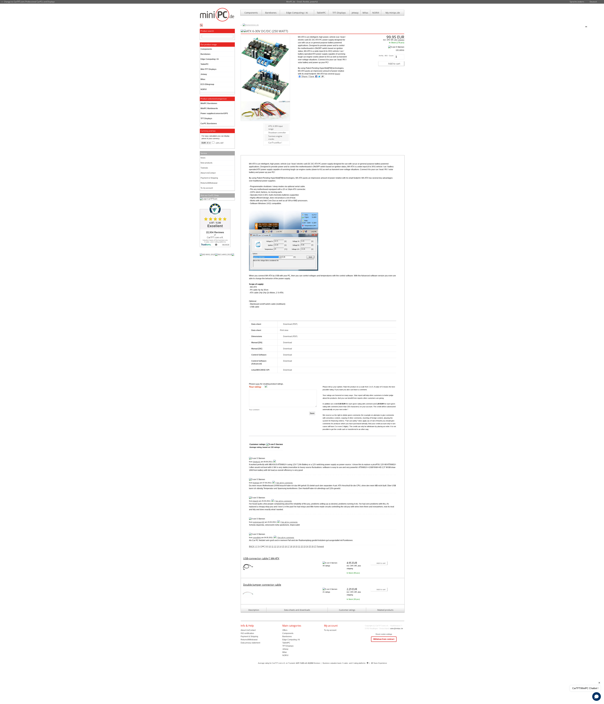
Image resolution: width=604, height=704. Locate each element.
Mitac (365, 12)
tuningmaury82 (258, 522)
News (203, 158)
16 (286, 546)
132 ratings (400, 50)
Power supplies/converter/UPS (214, 113)
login (257, 384)
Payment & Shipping (209, 178)
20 (296, 546)
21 (299, 546)
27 (315, 546)
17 (288, 546)
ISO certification (247, 633)
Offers (284, 630)
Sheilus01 (256, 462)
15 (283, 546)
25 (310, 546)
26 (312, 546)
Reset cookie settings (384, 634)
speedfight (257, 537)
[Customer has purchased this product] (274, 462)
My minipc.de (393, 12)
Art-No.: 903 (383, 55)
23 (304, 546)
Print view (284, 330)
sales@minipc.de (396, 628)
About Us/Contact (208, 173)
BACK (251, 546)
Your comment (254, 410)
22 (302, 546)
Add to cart (394, 63)
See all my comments (284, 483)
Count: (391, 55)
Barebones (271, 12)
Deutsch (593, 1)
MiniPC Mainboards (209, 108)
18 (291, 546)
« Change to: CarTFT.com (28, 2)
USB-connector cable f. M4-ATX (261, 558)
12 (275, 546)
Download (287, 342)
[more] (337, 74)
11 (272, 546)
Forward (320, 546)
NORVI (375, 12)
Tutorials (204, 168)
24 (307, 546)
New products (206, 163)
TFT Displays (206, 118)
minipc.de (254, 25)
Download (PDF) (290, 324)
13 (278, 546)
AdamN (255, 501)
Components (251, 12)
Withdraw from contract (383, 639)
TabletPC (321, 12)
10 (270, 546)
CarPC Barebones (209, 123)
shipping (401, 40)
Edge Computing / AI (297, 12)
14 (280, 546)
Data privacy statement (250, 643)
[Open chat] (596, 696)
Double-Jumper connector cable (262, 584)
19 (294, 546)
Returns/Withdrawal (209, 183)
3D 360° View (246, 130)
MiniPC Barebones (209, 103)
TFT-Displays (339, 12)
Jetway (355, 12)
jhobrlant (256, 483)
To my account (207, 188)
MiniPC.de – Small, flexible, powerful (302, 1)
